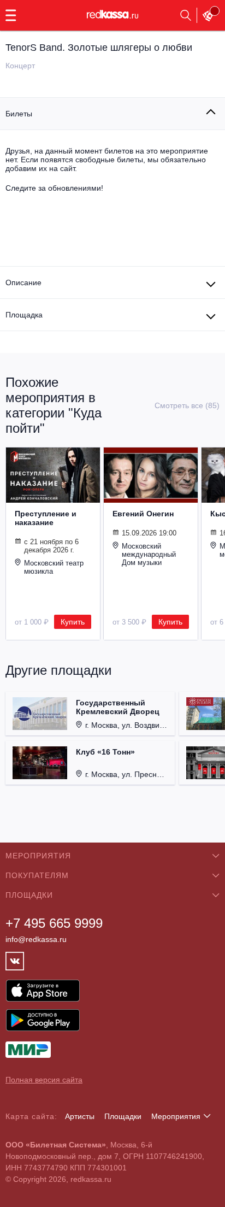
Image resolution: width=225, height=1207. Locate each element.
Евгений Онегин (143, 513)
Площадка (24, 314)
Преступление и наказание (45, 518)
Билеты (18, 113)
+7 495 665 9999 (54, 923)
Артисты (79, 1116)
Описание (23, 282)
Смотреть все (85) (187, 405)
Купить (73, 621)
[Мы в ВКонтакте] (14, 961)
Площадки (122, 1116)
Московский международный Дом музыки (149, 554)
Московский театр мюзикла (54, 567)
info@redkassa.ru (36, 939)
